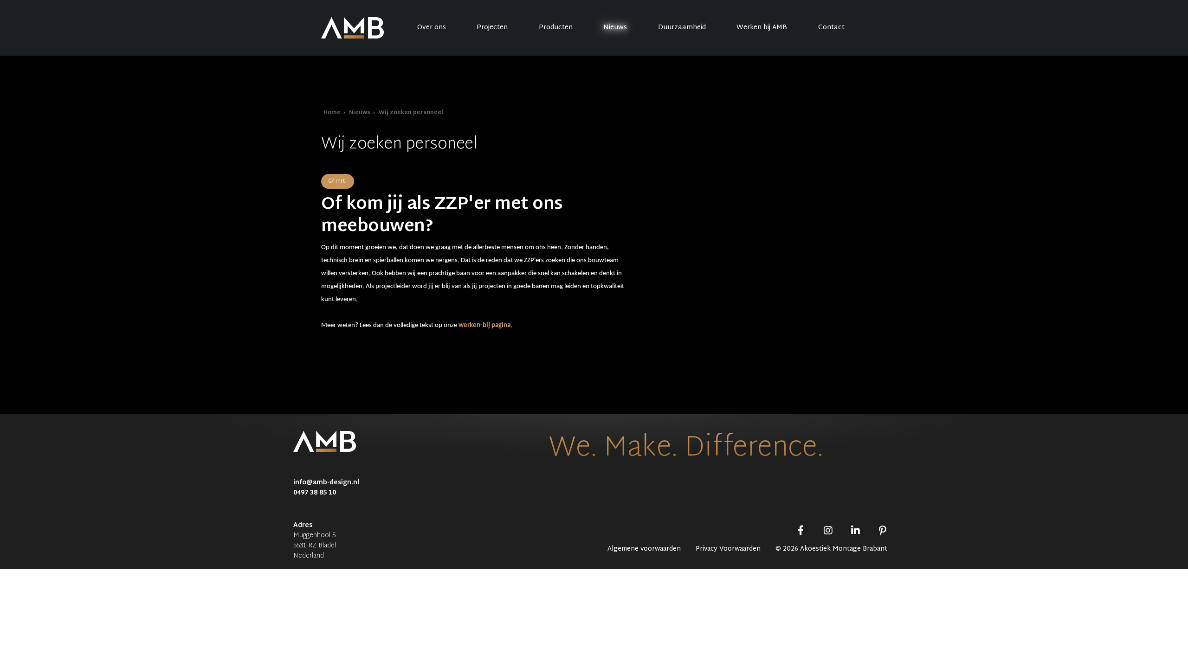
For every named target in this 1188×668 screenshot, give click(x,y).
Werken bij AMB (761, 27)
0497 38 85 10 (314, 493)
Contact (831, 27)
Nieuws (615, 27)
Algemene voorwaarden (644, 549)
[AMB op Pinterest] (882, 532)
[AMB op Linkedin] (855, 532)
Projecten (492, 27)
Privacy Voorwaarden (728, 549)
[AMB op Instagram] (828, 532)
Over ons (431, 27)
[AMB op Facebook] (801, 532)
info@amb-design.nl (326, 482)
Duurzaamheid (682, 27)
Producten (556, 27)
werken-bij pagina (484, 325)
